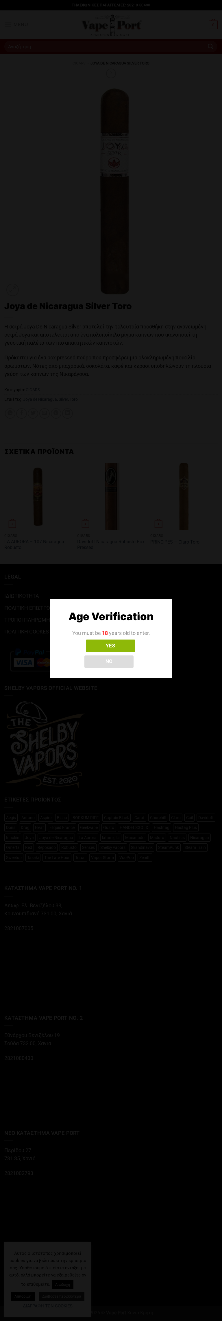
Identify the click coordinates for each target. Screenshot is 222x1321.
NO (109, 661)
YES (110, 646)
